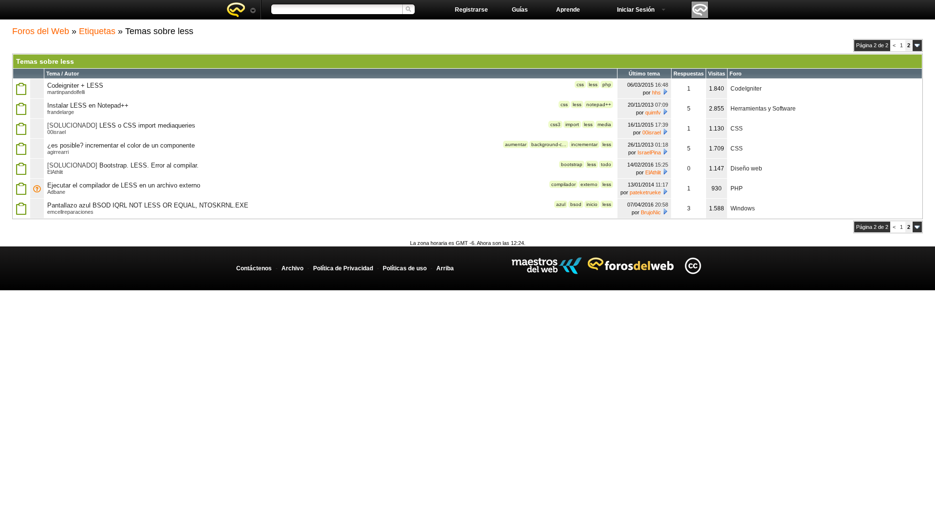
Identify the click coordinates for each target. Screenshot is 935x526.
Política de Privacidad (343, 268)
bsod (575, 204)
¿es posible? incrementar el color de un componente (121, 145)
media (604, 124)
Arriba (445, 268)
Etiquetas (97, 31)
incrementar (584, 144)
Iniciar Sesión (635, 9)
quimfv (653, 112)
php (606, 84)
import (572, 124)
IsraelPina (649, 152)
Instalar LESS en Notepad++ (88, 105)
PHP (736, 188)
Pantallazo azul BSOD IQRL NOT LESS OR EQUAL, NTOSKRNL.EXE (147, 205)
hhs (656, 92)
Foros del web (241, 9)
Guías (520, 9)
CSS (736, 128)
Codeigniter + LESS (75, 85)
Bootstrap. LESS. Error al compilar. (149, 165)
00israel (56, 132)
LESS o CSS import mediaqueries (147, 125)
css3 (555, 124)
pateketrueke (645, 192)
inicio (592, 204)
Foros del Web (40, 31)
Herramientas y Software (763, 108)
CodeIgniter (746, 88)
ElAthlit (55, 172)
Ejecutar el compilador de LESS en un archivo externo (123, 185)
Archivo (292, 268)
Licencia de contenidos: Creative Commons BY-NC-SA (692, 265)
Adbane (56, 192)
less (593, 84)
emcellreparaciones (70, 212)
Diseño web (746, 168)
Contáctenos (254, 268)
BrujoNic (651, 212)
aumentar (515, 144)
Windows (742, 208)
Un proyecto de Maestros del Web (546, 265)
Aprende (568, 9)
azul (560, 204)
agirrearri (58, 152)
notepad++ (598, 104)
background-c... (548, 144)
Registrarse (471, 9)
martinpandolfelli (66, 92)
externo (589, 184)
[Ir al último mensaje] (665, 91)
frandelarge (60, 112)
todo (606, 164)
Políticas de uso (405, 268)
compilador (563, 184)
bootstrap (571, 164)
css (580, 84)
